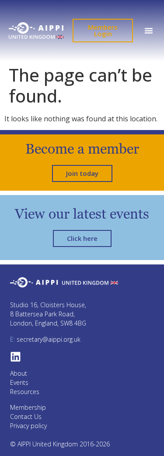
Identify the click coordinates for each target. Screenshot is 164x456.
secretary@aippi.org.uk (45, 339)
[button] (148, 31)
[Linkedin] (15, 356)
